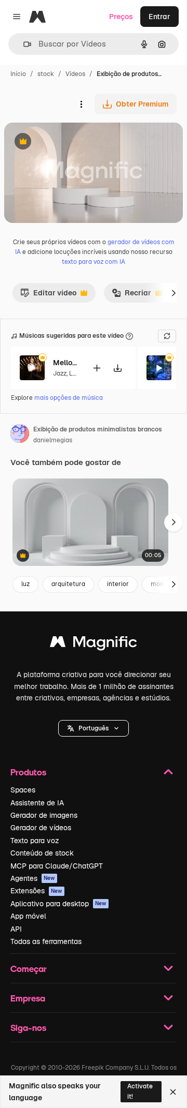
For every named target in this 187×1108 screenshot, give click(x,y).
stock (45, 74)
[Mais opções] (81, 104)
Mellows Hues (66, 362)
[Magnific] (93, 644)
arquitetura (68, 584)
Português (93, 728)
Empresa (27, 998)
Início (18, 74)
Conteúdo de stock (42, 853)
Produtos (28, 772)
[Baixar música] (117, 368)
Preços (121, 16)
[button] (93, 728)
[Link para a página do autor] (19, 435)
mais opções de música (68, 398)
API (16, 929)
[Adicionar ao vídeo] (96, 368)
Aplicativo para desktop (58, 903)
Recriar (131, 295)
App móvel (28, 916)
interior (118, 584)
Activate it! (140, 1091)
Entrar (159, 16)
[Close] (173, 1092)
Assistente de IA (37, 802)
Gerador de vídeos (40, 827)
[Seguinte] (173, 293)
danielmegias (52, 440)
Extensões (36, 890)
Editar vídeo (48, 295)
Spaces (22, 790)
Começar (28, 968)
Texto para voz (34, 840)
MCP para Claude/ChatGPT (56, 866)
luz (25, 584)
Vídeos (75, 74)
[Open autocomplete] (23, 44)
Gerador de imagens (43, 815)
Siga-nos (28, 1027)
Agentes (32, 878)
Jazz (59, 373)
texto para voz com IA (93, 262)
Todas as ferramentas (46, 941)
